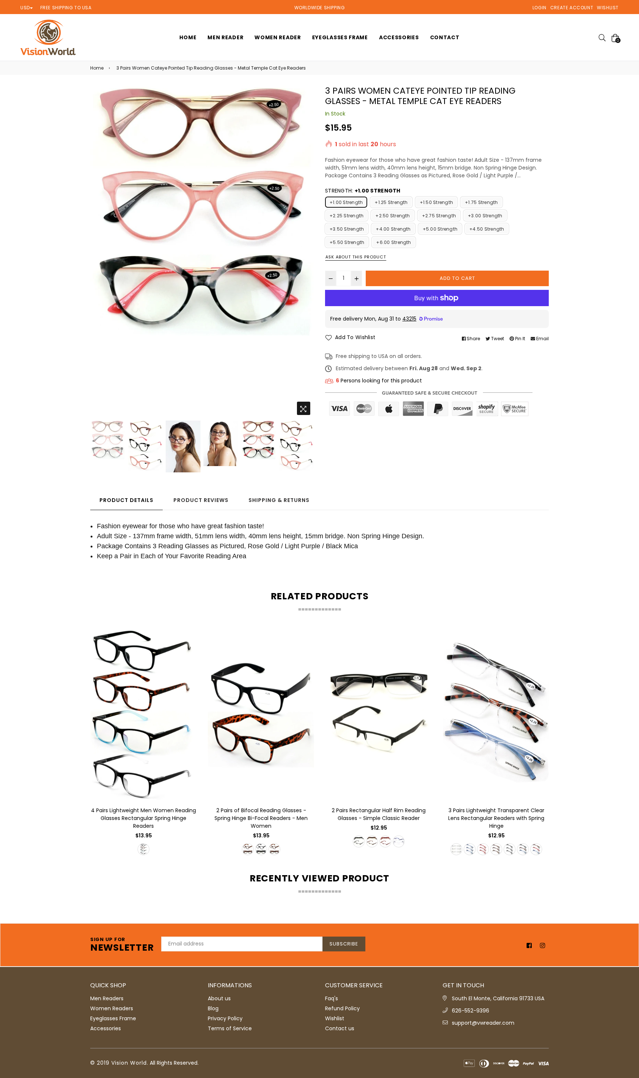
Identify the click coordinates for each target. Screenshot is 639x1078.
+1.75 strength (481, 202)
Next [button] (304, 252)
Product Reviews (201, 500)
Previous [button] (99, 252)
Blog (213, 1008)
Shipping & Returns (279, 500)
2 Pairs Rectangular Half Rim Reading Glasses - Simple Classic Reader (379, 814)
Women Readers (111, 1008)
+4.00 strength (393, 229)
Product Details (126, 500)
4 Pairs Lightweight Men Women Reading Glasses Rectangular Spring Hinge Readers (143, 818)
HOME (187, 37)
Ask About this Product (355, 257)
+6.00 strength (393, 242)
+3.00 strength (485, 215)
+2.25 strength (346, 215)
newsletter (122, 945)
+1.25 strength (391, 202)
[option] (202, 211)
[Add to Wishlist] (188, 660)
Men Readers (107, 998)
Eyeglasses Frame (340, 37)
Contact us (339, 1028)
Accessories (399, 37)
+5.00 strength (440, 229)
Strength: (362, 190)
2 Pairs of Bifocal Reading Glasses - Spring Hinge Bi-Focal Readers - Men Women (261, 818)
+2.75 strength (439, 215)
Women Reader (277, 37)
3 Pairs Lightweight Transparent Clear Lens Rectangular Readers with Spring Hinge (496, 818)
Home (97, 68)
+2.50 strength (392, 215)
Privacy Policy (225, 1018)
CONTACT (445, 37)
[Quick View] (188, 645)
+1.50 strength (436, 202)
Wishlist (608, 7)
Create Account (571, 7)
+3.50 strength (346, 229)
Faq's (331, 998)
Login (539, 7)
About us (219, 998)
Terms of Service (230, 1028)
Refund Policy (342, 1008)
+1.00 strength (346, 202)
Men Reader (225, 37)
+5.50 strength (346, 242)
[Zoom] (303, 408)
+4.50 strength (486, 229)
